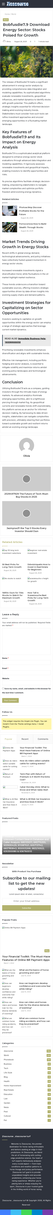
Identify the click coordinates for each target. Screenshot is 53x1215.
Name (5, 658)
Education (8, 1094)
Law (5, 1099)
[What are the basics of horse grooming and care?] (9, 974)
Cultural (7, 1116)
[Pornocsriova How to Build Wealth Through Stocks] (9, 227)
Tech (6, 1068)
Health (7, 1081)
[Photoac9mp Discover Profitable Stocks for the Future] (9, 211)
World (13, 14)
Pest (6, 1112)
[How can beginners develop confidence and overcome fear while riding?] (9, 990)
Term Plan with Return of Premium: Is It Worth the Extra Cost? (35, 777)
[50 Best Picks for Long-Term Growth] (13, 555)
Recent (25, 739)
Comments (43, 739)
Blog (6, 1077)
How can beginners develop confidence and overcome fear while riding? (35, 986)
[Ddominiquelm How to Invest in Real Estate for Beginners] (39, 555)
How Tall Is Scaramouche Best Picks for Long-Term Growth (38, 597)
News (6, 1107)
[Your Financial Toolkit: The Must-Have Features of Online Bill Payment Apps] (10, 751)
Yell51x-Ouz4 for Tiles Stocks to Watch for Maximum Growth (13, 595)
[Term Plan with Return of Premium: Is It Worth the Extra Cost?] (10, 778)
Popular (8, 739)
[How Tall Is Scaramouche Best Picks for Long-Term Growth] (39, 583)
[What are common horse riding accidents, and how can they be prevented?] (9, 1025)
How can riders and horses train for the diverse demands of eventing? (34, 1005)
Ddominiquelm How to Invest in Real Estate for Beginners (39, 567)
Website (5, 678)
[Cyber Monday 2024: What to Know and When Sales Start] (10, 791)
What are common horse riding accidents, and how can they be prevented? (34, 1021)
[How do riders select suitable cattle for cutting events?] (10, 765)
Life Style (8, 1073)
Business (8, 1064)
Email (5, 668)
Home (7, 14)
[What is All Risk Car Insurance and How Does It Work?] (10, 803)
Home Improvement (12, 1086)
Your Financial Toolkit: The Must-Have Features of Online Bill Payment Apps (35, 751)
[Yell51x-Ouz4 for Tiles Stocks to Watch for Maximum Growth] (13, 583)
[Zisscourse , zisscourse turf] (18, 4)
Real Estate (9, 1090)
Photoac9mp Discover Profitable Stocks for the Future (31, 211)
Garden (7, 1103)
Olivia (8, 41)
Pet (5, 1120)
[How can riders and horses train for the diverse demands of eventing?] (9, 1008)
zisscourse (8, 1051)
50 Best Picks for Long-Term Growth (12, 565)
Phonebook (9, 1060)
